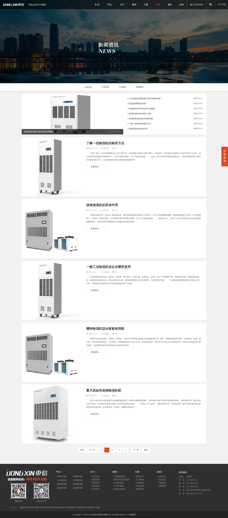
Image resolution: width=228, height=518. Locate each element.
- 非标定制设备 (119, 489)
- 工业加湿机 (118, 486)
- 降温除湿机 (77, 484)
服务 (170, 4)
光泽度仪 (90, 507)
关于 (122, 4)
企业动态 (88, 87)
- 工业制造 (139, 480)
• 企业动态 (104, 148)
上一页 (92, 450)
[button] (110, 131)
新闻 (158, 4)
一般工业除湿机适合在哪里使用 (108, 267)
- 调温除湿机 (61, 488)
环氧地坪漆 (44, 507)
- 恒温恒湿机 (77, 488)
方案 (146, 4)
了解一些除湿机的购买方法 (139, 124)
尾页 (146, 450)
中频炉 (97, 507)
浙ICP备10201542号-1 (146, 515)
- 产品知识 (161, 483)
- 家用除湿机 (61, 476)
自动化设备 (54, 507)
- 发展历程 (94, 480)
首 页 (97, 4)
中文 (224, 4)
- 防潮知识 (161, 486)
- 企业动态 (161, 476)
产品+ (110, 4)
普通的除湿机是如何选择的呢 (140, 119)
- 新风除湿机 (61, 484)
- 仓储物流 (139, 483)
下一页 (136, 450)
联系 (182, 4)
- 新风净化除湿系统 (121, 480)
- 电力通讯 (139, 486)
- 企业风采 (94, 486)
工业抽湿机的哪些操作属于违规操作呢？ (144, 99)
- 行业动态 (161, 480)
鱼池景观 (29, 507)
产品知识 (122, 87)
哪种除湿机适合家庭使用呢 (105, 328)
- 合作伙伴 (94, 489)
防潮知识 (139, 87)
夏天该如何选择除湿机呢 (103, 390)
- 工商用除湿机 (119, 476)
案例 (134, 4)
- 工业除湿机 (61, 480)
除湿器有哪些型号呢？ (137, 104)
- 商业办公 (139, 476)
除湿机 (36, 507)
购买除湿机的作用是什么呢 (139, 114)
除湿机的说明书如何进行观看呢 (141, 109)
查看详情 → (96, 167)
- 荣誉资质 (94, 483)
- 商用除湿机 (77, 476)
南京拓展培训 (71, 507)
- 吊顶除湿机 (77, 480)
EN (219, 4)
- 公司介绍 (94, 476)
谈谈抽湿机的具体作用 (137, 129)
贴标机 (62, 507)
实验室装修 (81, 507)
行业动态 (105, 87)
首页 (82, 450)
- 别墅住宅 (139, 489)
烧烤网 (22, 507)
